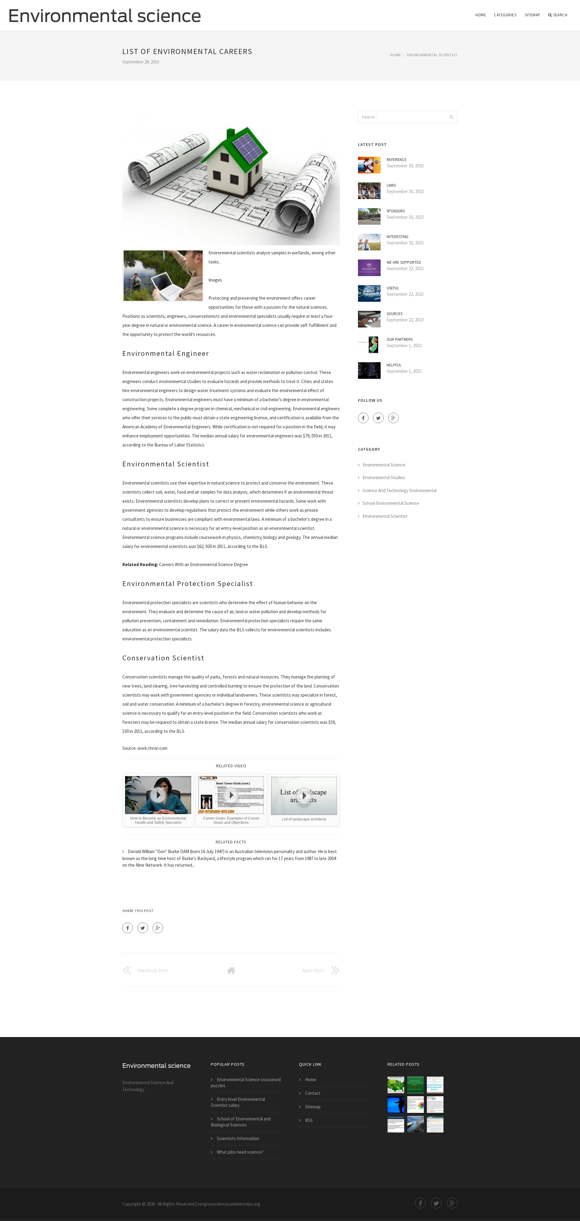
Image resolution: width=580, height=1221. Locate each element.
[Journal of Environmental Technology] (435, 1124)
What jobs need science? (240, 1152)
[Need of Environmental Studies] (396, 1104)
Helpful (394, 365)
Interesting (397, 236)
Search (560, 15)
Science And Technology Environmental (399, 490)
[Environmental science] (105, 11)
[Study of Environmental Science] (415, 1104)
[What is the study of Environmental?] (415, 1124)
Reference (397, 159)
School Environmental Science (390, 503)
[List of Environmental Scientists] (396, 1085)
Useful (393, 288)
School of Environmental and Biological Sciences (241, 1122)
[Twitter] (142, 928)
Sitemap (532, 15)
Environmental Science (383, 465)
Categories (505, 15)
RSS (309, 1120)
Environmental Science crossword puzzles (246, 1082)
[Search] (451, 117)
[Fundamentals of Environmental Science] (435, 1085)
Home (480, 15)
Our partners (400, 339)
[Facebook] (127, 928)
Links (391, 185)
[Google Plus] (158, 928)
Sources (394, 313)
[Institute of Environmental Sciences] (415, 1085)
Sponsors (396, 211)
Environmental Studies (383, 477)
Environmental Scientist (432, 55)
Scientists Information (238, 1138)
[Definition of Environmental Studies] (396, 1124)
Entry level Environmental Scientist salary (238, 1102)
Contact (313, 1093)
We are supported (404, 262)
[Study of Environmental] (435, 1104)
